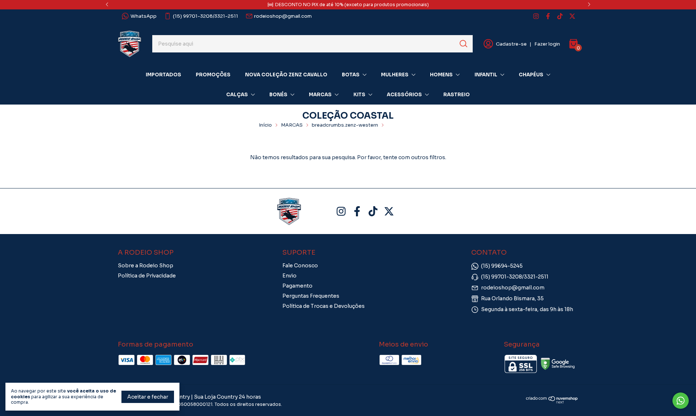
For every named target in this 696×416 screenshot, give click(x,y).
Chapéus (531, 75)
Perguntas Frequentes (310, 296)
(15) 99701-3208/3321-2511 (205, 16)
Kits (359, 95)
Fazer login (547, 44)
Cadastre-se (511, 44)
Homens (441, 75)
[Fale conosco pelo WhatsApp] (680, 400)
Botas (351, 75)
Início (265, 125)
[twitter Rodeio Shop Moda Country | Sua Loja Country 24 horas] (572, 16)
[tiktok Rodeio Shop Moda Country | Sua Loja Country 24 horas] (560, 16)
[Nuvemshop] (552, 402)
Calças (237, 95)
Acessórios (404, 95)
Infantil (486, 75)
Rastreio (456, 95)
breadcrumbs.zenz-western (345, 125)
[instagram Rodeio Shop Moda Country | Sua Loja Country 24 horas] (536, 16)
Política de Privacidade (147, 275)
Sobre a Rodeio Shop (145, 265)
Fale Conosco (300, 265)
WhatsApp (143, 16)
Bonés (278, 95)
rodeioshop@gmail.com (283, 16)
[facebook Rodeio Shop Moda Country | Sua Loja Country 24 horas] (548, 16)
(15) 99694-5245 (502, 266)
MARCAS (292, 125)
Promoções (213, 75)
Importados (163, 75)
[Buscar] (463, 43)
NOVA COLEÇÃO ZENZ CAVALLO (286, 75)
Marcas (320, 95)
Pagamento (297, 286)
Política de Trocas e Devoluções (323, 306)
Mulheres (395, 75)
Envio (289, 275)
